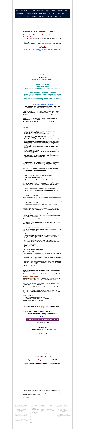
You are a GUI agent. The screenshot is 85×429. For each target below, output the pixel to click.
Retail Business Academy (32, 13)
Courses (47, 10)
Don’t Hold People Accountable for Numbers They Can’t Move (34, 414)
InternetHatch (67, 427)
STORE (61, 16)
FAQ (66, 16)
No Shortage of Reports (34, 406)
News (54, 13)
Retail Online (49, 16)
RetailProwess (41, 16)
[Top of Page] (82, 427)
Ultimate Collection (20, 13)
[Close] (20, 409)
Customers (33, 16)
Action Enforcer (61, 13)
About (56, 16)
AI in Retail (32, 10)
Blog (49, 13)
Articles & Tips (25, 16)
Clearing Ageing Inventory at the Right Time (34, 409)
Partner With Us (42, 13)
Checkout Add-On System (34, 421)
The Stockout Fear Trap (34, 419)
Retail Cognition (24, 10)
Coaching (67, 10)
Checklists (18, 16)
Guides (53, 10)
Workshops (59, 10)
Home (17, 10)
